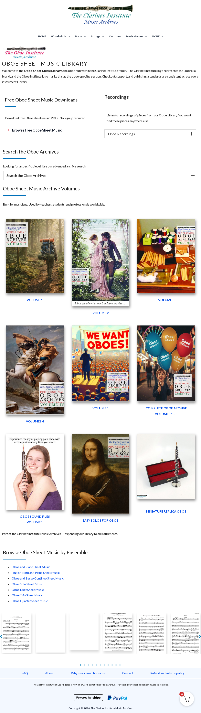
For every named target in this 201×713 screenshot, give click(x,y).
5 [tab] (97, 665)
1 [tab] (81, 665)
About (49, 673)
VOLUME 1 (35, 300)
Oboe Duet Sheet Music (28, 589)
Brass (78, 36)
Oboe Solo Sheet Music (27, 584)
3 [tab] (89, 665)
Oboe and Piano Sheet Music (31, 567)
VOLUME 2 (100, 313)
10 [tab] (116, 665)
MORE (156, 36)
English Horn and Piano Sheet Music (36, 572)
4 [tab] (93, 665)
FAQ (25, 673)
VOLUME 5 (100, 408)
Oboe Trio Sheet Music (27, 595)
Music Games (134, 36)
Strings (95, 36)
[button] (68, 36)
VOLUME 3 (166, 300)
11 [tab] (120, 665)
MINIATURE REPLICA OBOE (166, 511)
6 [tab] (100, 665)
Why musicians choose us (88, 673)
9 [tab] (112, 665)
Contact (127, 673)
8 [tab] (108, 665)
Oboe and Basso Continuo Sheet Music (38, 578)
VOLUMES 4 (35, 421)
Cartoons (115, 36)
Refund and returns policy (167, 673)
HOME (42, 36)
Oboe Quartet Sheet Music (30, 601)
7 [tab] (104, 665)
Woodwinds (59, 36)
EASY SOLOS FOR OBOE (100, 520)
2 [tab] (85, 665)
